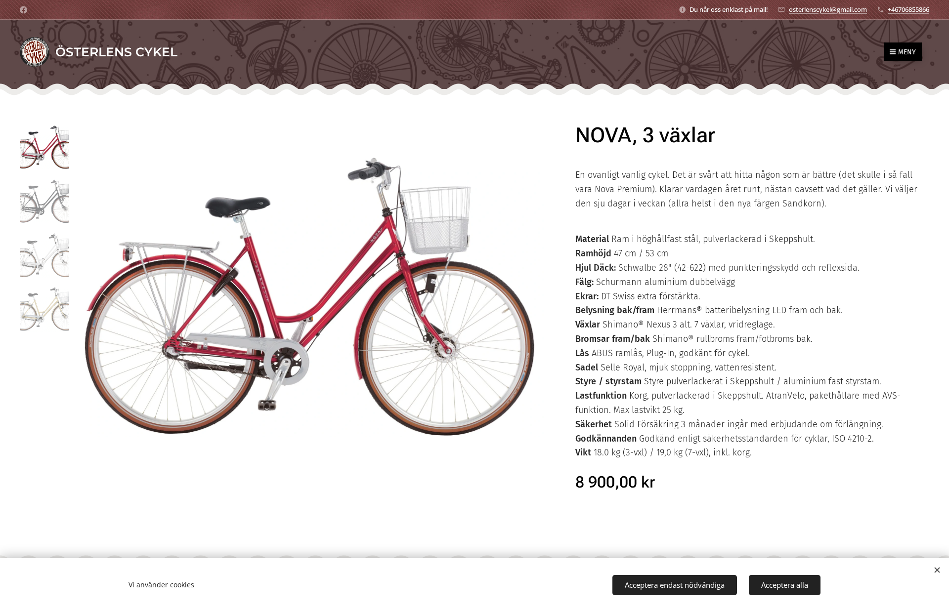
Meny (907, 52)
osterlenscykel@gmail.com (828, 9)
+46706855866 (908, 9)
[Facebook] (23, 9)
